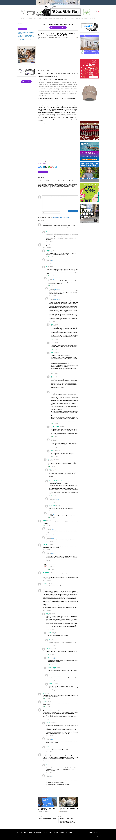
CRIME (76, 18)
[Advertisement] (90, 111)
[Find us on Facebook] (94, 10)
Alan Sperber (56, 470)
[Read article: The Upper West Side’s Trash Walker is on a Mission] (68, 802)
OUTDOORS (45, 18)
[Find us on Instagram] (98, 10)
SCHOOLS (39, 18)
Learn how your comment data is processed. (61, 217)
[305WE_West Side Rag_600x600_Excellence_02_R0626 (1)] (26, 55)
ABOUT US (92, 18)
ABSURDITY (86, 18)
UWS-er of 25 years (54, 233)
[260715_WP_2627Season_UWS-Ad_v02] (89, 213)
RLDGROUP (97, 832)
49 (77, 37)
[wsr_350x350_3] (89, 68)
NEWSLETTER (32, 832)
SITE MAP (70, 832)
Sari (52, 766)
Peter (57, 377)
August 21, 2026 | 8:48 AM (64, 811)
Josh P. (52, 529)
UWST (52, 723)
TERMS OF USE (64, 832)
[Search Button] (35, 23)
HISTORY (81, 18)
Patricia (54, 633)
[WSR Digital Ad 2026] (89, 130)
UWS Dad (54, 658)
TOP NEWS (23, 18)
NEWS (66, 37)
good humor (53, 553)
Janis (52, 614)
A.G (53, 279)
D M (56, 451)
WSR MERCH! (38, 832)
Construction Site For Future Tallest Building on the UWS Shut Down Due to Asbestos (26, 36)
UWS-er (55, 641)
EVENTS (50, 832)
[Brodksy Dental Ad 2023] (89, 171)
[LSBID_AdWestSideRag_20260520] (89, 192)
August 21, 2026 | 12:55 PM (43, 811)
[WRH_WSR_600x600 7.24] (89, 44)
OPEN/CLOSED (29, 18)
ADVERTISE (45, 832)
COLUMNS (71, 18)
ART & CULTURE (59, 18)
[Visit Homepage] (63, 10)
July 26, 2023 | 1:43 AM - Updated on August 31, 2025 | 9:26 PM (49, 37)
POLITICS (66, 18)
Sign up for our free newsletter (58, 27)
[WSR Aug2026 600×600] (89, 151)
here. (56, 161)
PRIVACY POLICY (56, 832)
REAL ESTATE (52, 18)
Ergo (52, 251)
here (60, 187)
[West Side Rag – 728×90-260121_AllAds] (58, 2)
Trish (53, 566)
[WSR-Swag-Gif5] (89, 93)
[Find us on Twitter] (96, 10)
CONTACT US (25, 832)
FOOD (35, 18)
